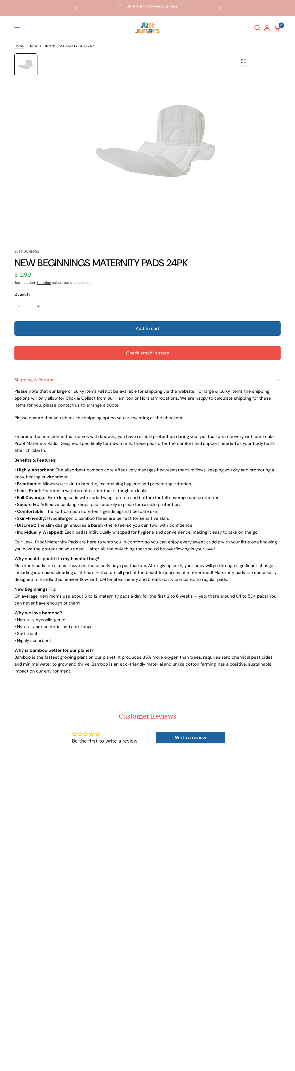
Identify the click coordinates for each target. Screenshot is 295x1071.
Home (19, 46)
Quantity (22, 294)
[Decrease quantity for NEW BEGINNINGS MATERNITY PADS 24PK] (19, 306)
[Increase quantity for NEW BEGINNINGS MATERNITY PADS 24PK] (38, 306)
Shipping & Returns (34, 380)
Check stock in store (147, 353)
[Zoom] (243, 61)
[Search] (257, 27)
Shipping (44, 282)
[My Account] (267, 27)
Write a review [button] (190, 737)
